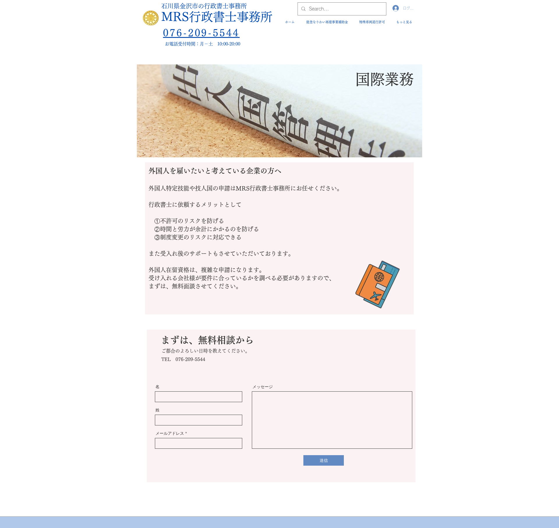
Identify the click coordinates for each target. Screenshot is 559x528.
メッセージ (262, 387)
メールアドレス (169, 433)
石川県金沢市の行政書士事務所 (204, 6)
